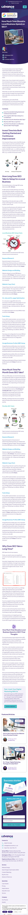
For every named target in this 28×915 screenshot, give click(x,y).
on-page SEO (11, 301)
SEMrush (22, 329)
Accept (5, 911)
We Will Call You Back (14, 825)
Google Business (6, 346)
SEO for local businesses (14, 101)
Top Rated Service (11, 15)
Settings (15, 911)
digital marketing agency (9, 210)
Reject (10, 911)
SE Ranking (10, 329)
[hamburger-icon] (25, 6)
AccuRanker (16, 329)
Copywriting (5, 287)
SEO (20, 142)
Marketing (19, 721)
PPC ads (10, 666)
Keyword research (6, 261)
